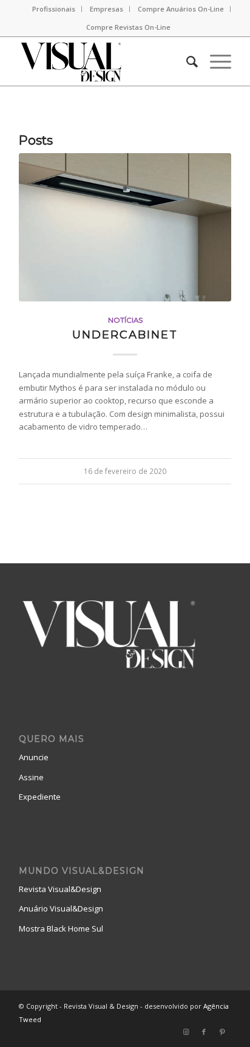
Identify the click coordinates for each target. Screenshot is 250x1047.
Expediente (40, 796)
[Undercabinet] (125, 227)
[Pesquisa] (186, 61)
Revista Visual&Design (60, 889)
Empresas (106, 8)
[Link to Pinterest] (222, 1032)
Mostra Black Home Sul (61, 928)
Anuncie (34, 757)
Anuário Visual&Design (61, 908)
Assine (31, 777)
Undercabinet (125, 335)
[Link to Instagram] (186, 1032)
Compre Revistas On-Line (128, 27)
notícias (125, 320)
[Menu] (214, 61)
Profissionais (53, 8)
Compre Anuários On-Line (181, 8)
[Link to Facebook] (204, 1032)
